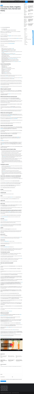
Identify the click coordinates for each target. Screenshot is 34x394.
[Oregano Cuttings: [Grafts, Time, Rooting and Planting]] (3, 357)
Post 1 (1, 385)
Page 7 (3, 390)
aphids (14, 61)
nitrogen (3, 52)
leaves (13, 77)
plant (21, 282)
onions (20, 314)
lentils (14, 58)
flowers (20, 77)
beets (5, 315)
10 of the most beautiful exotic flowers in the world (19, 360)
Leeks (9, 58)
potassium (1, 128)
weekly (4, 171)
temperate (5, 50)
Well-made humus (8, 53)
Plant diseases (18, 1)
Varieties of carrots (9, 337)
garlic (1, 315)
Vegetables (24, 1)
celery (14, 329)
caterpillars (3, 237)
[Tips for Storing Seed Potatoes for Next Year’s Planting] (26, 25)
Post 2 (3, 385)
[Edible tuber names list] (26, 14)
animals (9, 211)
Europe (6, 72)
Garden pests (9, 1)
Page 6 (1, 390)
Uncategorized (26, 42)
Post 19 (5, 388)
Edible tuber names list (30, 14)
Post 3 (5, 385)
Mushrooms (15, 1)
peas (10, 58)
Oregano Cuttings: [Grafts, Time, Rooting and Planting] (3, 361)
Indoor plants (12, 1)
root (4, 68)
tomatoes (12, 58)
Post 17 (2, 388)
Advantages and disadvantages (4, 1)
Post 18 (3, 388)
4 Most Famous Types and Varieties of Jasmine (11, 360)
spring (12, 48)
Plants (30, 1)
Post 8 (6, 386)
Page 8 (5, 390)
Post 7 (5, 386)
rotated (21, 258)
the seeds (11, 54)
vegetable (10, 35)
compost (14, 53)
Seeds (21, 1)
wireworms (19, 61)
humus (11, 118)
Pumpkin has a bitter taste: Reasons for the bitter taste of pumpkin (30, 20)
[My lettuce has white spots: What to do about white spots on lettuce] (26, 7)
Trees (28, 1)
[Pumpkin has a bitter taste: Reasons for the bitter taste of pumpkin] (26, 21)
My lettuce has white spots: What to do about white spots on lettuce (30, 7)
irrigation (3, 140)
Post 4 (6, 385)
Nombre (1, 374)
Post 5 (1, 386)
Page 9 (7, 390)
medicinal (1, 335)
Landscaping (25, 44)
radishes (16, 58)
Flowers (32, 1)
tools (12, 107)
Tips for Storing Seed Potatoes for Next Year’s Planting (30, 24)
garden (17, 38)
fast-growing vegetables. (11, 43)
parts (20, 237)
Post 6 (3, 386)
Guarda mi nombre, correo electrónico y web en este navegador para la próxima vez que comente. (11, 379)
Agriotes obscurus (6, 241)
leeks (2, 315)
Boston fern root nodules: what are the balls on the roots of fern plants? (28, 17)
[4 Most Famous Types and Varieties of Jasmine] (11, 357)
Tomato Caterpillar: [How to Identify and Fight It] (30, 10)
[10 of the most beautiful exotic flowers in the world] (19, 357)
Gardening (26, 1)
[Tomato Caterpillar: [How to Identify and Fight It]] (26, 11)
